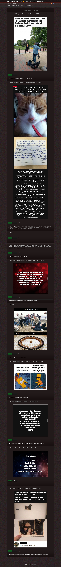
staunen (29, 226)
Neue (27, 1)
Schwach (14, 75)
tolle (18, 78)
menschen (19, 554)
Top (22, 1)
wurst (39, 226)
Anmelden (9, 3)
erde (50, 226)
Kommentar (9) (12, 226)
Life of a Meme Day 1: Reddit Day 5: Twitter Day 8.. (24, 448)
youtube (22, 300)
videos (25, 443)
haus (26, 226)
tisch (32, 443)
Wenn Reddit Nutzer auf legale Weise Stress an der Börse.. (27, 361)
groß (36, 300)
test (26, 256)
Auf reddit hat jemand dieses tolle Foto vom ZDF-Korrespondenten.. (29, 14)
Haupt (17, 1)
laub (34, 226)
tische (47, 554)
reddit (32, 78)
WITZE (9, 5)
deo (30, 443)
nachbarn (19, 226)
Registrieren (14, 3)
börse (24, 397)
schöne (9, 227)
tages (45, 226)
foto (29, 78)
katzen (42, 226)
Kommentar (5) (12, 300)
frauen (35, 554)
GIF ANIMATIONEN (29, 5)
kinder (19, 300)
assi (43, 443)
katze (48, 226)
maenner (38, 554)
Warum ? (12, 232)
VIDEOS (22, 5)
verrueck (23, 554)
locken (31, 300)
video (22, 443)
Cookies (26, 564)
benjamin (21, 78)
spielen (35, 443)
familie (23, 226)
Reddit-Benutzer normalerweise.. (19, 305)
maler (19, 357)
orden (21, 256)
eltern (25, 300)
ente (35, 78)
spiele (38, 443)
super (27, 443)
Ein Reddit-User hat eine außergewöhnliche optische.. (25, 488)
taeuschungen (27, 554)
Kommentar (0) (12, 241)
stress (19, 397)
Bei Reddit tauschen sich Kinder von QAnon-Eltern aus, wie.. (27, 260)
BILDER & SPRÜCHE (15, 5)
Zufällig (33, 1)
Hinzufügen (40, 1)
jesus (32, 554)
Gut (10, 75)
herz (32, 226)
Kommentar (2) (12, 78)
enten (25, 78)
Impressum (29, 564)
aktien (19, 443)
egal (21, 397)
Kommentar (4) (12, 357)
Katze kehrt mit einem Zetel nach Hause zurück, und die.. (26, 82)
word (37, 226)
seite (28, 300)
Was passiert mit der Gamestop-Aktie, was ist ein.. (24, 401)
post (27, 78)
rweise (24, 357)
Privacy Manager (33, 564)
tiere (12, 227)
